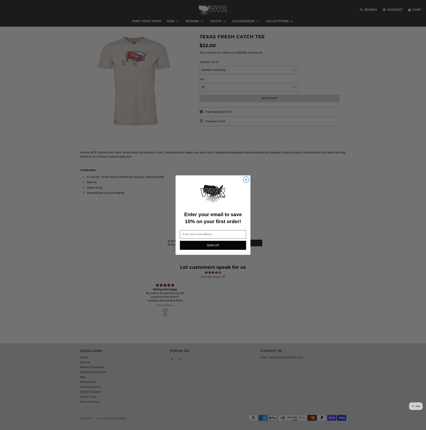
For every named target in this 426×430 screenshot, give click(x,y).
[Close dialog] (246, 180)
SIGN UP (213, 245)
